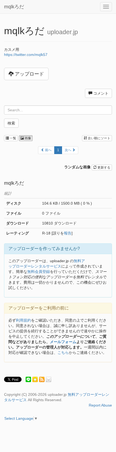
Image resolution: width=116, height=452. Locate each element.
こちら (63, 352)
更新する (103, 167)
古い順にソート (98, 138)
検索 (11, 123)
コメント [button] (100, 93)
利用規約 (23, 320)
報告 (67, 233)
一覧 (12, 138)
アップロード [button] (28, 74)
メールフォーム (63, 342)
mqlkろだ (14, 6)
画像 (27, 138)
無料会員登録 (38, 271)
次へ (68, 150)
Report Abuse (100, 405)
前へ (48, 150)
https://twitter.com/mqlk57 (25, 54)
